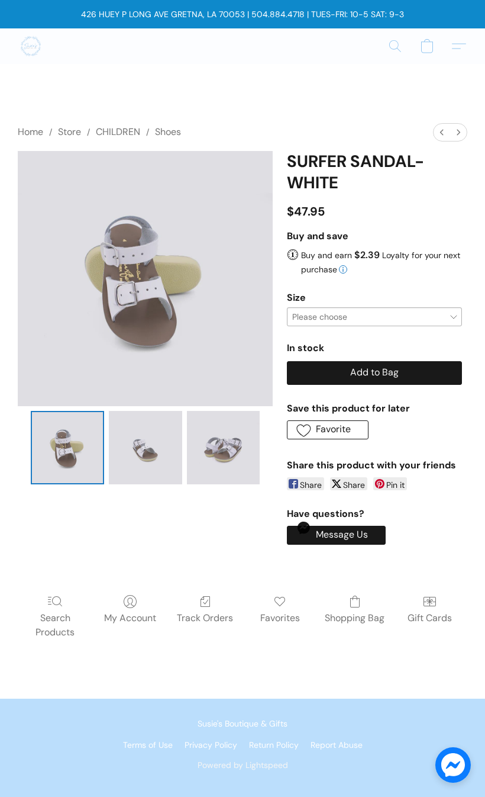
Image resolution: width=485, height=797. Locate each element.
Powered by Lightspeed (243, 765)
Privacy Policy (211, 745)
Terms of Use (148, 745)
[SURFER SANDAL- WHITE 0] (67, 447)
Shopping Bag (354, 618)
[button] (31, 46)
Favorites (280, 618)
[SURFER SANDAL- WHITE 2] (223, 447)
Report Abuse (337, 745)
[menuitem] (442, 132)
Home (30, 132)
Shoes (168, 132)
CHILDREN (118, 132)
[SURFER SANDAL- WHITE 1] (145, 447)
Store (69, 132)
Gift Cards (430, 618)
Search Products (55, 625)
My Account (130, 618)
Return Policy (274, 745)
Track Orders (205, 618)
